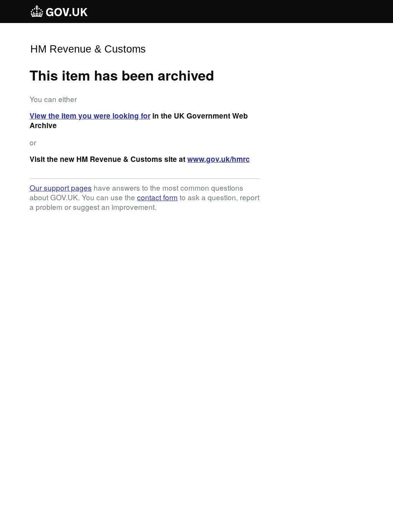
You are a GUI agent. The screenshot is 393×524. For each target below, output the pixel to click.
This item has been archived (122, 75)
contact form (157, 197)
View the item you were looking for (90, 115)
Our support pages (61, 187)
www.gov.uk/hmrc (218, 159)
